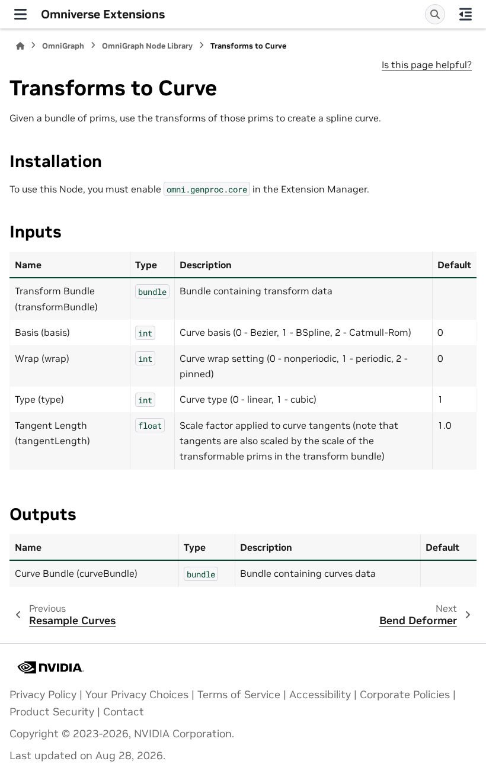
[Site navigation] (20, 14)
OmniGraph (63, 46)
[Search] (435, 14)
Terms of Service (238, 694)
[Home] (20, 46)
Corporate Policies (405, 694)
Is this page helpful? (427, 64)
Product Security (51, 711)
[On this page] (466, 14)
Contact (123, 711)
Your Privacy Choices (136, 694)
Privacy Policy (42, 694)
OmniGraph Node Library (147, 46)
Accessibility (320, 694)
